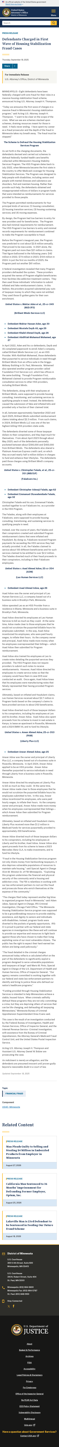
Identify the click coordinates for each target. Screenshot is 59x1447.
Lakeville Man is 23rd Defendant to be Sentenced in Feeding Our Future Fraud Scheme (29, 1225)
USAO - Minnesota (11, 1107)
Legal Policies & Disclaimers (29, 1375)
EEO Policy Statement (29, 1406)
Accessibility (29, 1369)
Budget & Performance (29, 1350)
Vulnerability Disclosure (29, 1412)
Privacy (29, 1381)
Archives (29, 1356)
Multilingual (29, 1419)
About (29, 1344)
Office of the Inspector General (29, 1394)
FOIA (29, 1363)
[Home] (15, 16)
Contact (28, 1436)
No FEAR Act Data (29, 1400)
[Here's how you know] (29, 3)
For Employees (29, 1388)
